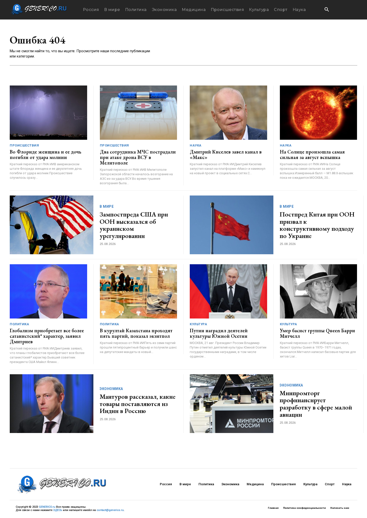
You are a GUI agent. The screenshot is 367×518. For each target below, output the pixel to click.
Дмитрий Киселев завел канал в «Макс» (226, 154)
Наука (195, 145)
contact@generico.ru (110, 510)
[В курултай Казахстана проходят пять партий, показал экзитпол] (138, 291)
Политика (19, 324)
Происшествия (24, 145)
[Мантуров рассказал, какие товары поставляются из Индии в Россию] (51, 403)
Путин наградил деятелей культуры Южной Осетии (219, 333)
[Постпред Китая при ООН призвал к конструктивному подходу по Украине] (231, 225)
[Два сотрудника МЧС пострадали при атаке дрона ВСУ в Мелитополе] (138, 113)
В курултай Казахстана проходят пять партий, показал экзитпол (136, 333)
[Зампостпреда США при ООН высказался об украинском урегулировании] (51, 225)
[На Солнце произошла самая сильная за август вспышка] (318, 113)
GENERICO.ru (47, 506)
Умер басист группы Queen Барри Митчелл (317, 333)
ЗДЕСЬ (57, 510)
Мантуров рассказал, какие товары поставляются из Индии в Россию (138, 403)
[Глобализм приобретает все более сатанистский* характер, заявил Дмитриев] (48, 291)
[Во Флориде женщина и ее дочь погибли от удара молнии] (48, 113)
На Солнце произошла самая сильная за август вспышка (312, 154)
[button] (326, 10)
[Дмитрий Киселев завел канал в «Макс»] (228, 113)
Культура (198, 324)
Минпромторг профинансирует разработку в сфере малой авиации (316, 404)
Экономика (111, 388)
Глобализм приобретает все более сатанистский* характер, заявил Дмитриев (47, 336)
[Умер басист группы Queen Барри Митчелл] (318, 291)
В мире (107, 206)
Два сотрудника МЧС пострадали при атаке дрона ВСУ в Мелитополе (138, 157)
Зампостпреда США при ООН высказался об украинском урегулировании (134, 225)
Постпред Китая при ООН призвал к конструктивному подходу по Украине (317, 225)
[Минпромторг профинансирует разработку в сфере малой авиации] (231, 403)
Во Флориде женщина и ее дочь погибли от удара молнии (45, 154)
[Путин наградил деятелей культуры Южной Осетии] (228, 291)
